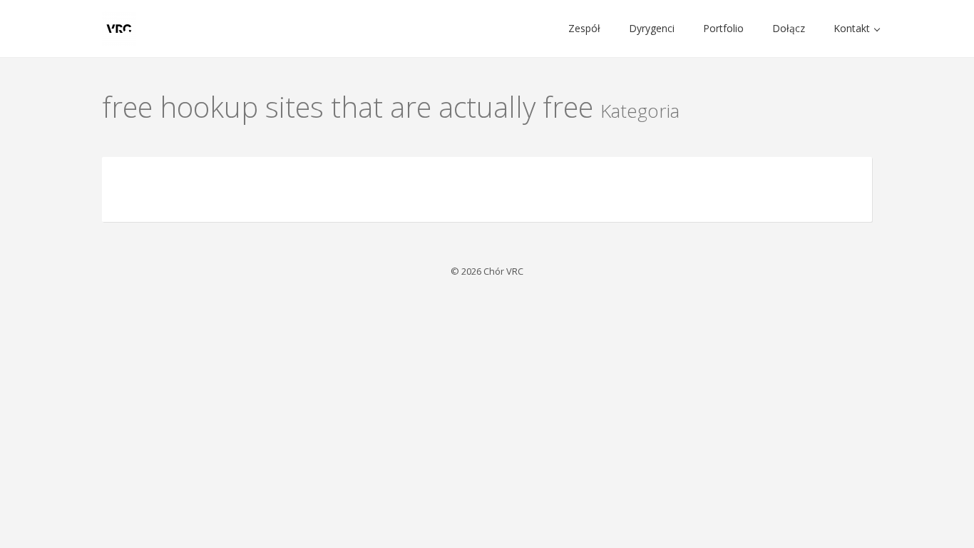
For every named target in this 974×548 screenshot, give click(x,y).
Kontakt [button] (853, 28)
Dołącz (788, 28)
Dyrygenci (652, 28)
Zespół (584, 28)
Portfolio (723, 28)
